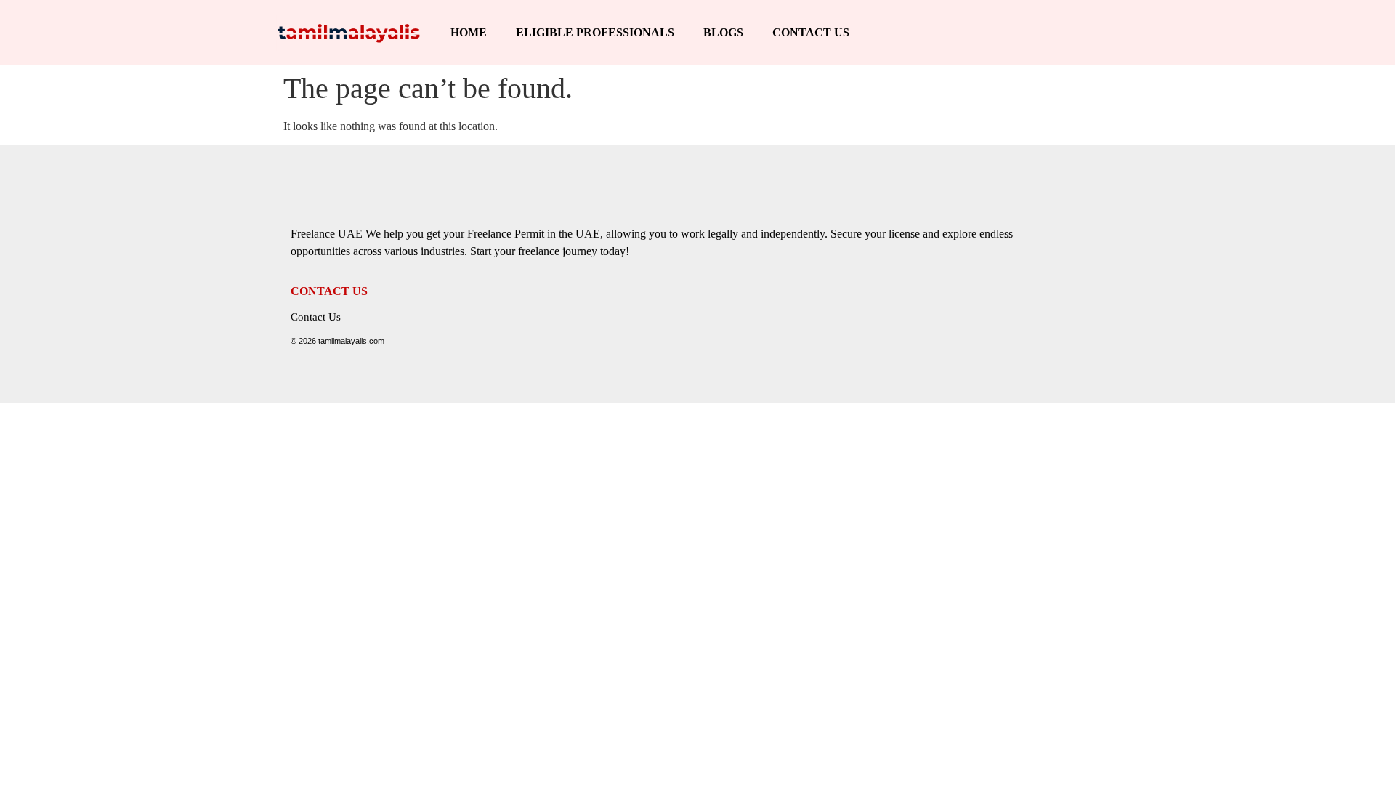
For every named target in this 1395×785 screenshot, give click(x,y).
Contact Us (316, 317)
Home (468, 32)
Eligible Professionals (595, 32)
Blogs (723, 32)
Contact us (810, 32)
